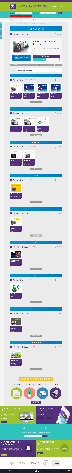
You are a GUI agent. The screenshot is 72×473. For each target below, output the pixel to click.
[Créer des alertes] (55, 398)
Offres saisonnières (13, 465)
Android (48, 418)
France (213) (12, 23)
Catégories (12, 20)
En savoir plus (36, 471)
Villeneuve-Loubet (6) (40, 23)
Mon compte (21, 462)
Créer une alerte (59, 34)
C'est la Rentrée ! (58, 20)
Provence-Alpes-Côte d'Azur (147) (21, 23)
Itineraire (57, 64)
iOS (41, 418)
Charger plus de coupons (35, 102)
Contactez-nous (34, 463)
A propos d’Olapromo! (35, 462)
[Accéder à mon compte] (16, 398)
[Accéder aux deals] (42, 398)
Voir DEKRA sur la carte (17, 64)
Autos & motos (20, 34)
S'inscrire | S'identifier (56, 6)
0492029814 (18, 58)
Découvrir (4, 422)
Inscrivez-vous (36, 402)
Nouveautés (24, 20)
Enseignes (35, 20)
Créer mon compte (22, 463)
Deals (45, 20)
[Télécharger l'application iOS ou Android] (29, 398)
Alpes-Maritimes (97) (32, 23)
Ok (69, 470)
